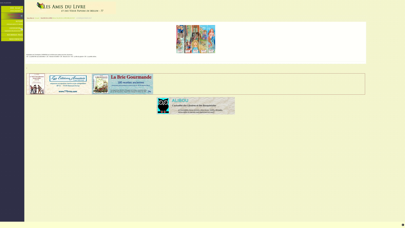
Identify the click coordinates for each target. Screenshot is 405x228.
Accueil (37, 18)
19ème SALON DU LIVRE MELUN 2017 (63, 18)
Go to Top (402, 224)
